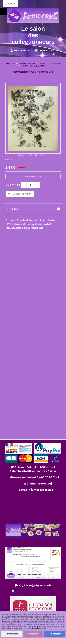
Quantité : (12, 185)
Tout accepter (55, 634)
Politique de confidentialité (34, 628)
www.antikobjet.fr (27, 477)
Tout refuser (33, 634)
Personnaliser (12, 634)
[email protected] (43, 490)
